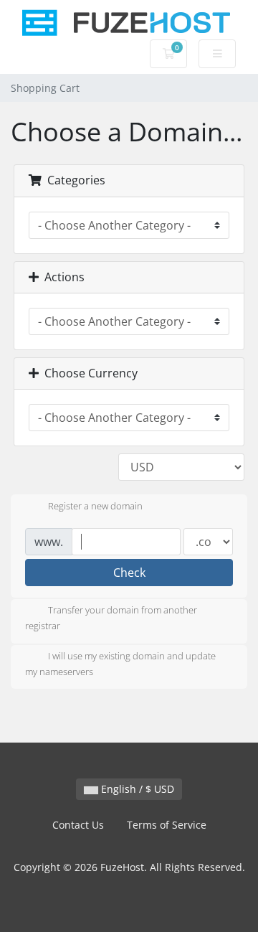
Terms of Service (166, 825)
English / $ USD (136, 789)
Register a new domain (95, 506)
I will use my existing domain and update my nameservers (120, 663)
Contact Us (78, 825)
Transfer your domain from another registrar (111, 618)
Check (129, 572)
